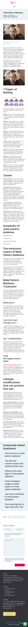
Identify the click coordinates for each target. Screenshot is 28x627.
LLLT (22, 326)
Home (5, 15)
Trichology (7, 593)
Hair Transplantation (10, 595)
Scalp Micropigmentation (10, 364)
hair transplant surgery (11, 347)
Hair (6, 25)
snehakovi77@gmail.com (9, 606)
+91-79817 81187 (7, 608)
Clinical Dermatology (10, 588)
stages (6, 110)
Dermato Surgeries (10, 592)
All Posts (11, 15)
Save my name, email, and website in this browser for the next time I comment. (14, 535)
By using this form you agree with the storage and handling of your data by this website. (14, 560)
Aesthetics (7, 590)
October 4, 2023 (12, 42)
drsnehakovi (6, 43)
